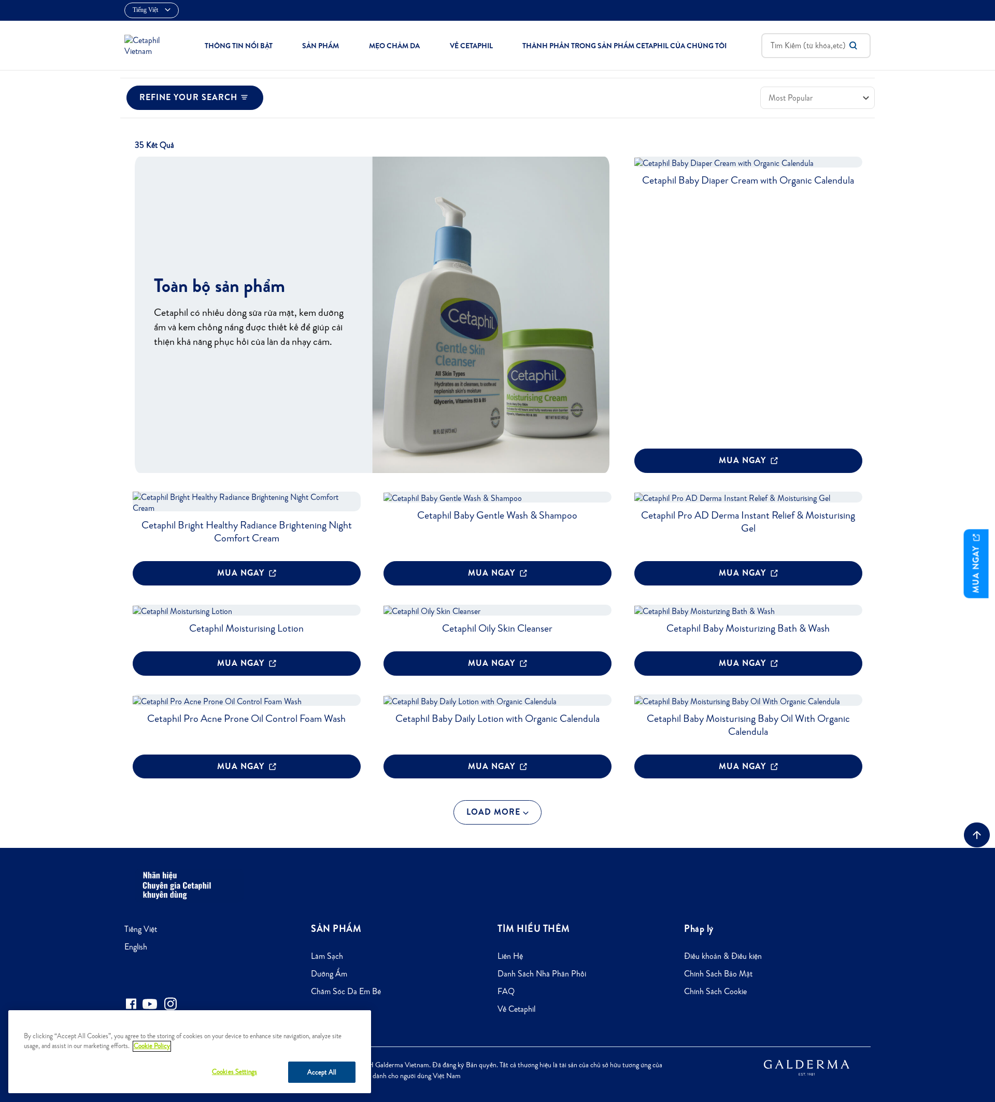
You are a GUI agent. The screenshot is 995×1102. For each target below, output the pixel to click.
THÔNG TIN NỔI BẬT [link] (239, 45)
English (135, 946)
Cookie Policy (152, 1046)
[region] (189, 1052)
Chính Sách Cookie (715, 991)
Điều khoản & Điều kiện (723, 956)
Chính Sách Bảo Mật (718, 973)
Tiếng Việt (140, 929)
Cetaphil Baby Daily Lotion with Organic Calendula (497, 718)
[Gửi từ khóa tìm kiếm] (853, 45)
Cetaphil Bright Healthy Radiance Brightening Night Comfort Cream (246, 531)
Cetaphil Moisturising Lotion (246, 628)
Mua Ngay (744, 460)
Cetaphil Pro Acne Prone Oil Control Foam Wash (246, 718)
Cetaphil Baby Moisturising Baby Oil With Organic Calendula (748, 725)
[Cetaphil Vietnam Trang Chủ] (147, 44)
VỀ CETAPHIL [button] (471, 45)
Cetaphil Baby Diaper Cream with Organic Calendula (748, 180)
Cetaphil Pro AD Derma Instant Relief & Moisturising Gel (748, 521)
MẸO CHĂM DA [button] (394, 45)
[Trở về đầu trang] (977, 834)
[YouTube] (150, 1004)
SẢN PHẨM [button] (320, 45)
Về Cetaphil (516, 1008)
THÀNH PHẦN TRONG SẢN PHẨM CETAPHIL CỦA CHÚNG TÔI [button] (624, 45)
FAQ (506, 991)
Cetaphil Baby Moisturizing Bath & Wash (748, 628)
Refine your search (188, 97)
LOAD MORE (494, 811)
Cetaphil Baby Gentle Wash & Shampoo (497, 515)
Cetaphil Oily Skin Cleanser (497, 628)
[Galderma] (806, 1067)
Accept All (321, 1072)
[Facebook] (130, 1003)
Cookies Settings (234, 1071)
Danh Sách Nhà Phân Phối (541, 973)
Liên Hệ (510, 956)
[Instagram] (170, 1003)
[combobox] (816, 45)
